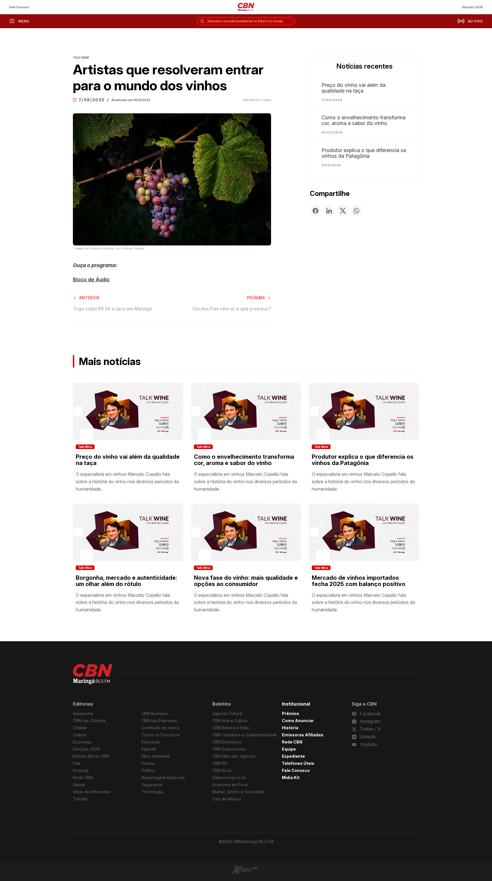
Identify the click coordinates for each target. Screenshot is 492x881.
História (290, 727)
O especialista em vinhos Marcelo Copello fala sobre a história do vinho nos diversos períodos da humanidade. (127, 481)
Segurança (152, 784)
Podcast (80, 770)
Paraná (148, 763)
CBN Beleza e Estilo (230, 727)
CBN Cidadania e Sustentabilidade (244, 734)
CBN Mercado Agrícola (233, 756)
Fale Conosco (19, 7)
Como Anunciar (298, 720)
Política (148, 770)
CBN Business (154, 713)
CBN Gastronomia (228, 749)
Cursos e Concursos (161, 734)
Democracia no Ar (229, 777)
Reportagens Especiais (163, 777)
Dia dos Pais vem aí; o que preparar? (231, 309)
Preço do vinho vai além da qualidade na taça (353, 88)
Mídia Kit (291, 777)
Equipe (289, 749)
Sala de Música (226, 798)
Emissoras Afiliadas (302, 734)
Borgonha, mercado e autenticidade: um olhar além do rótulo (126, 580)
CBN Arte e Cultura (229, 720)
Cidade (80, 727)
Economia (82, 741)
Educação (151, 741)
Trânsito (80, 798)
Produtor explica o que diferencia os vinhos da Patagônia (363, 153)
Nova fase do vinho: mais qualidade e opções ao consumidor (246, 580)
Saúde (79, 784)
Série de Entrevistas (91, 791)
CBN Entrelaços (226, 741)
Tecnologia (152, 791)
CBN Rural (221, 770)
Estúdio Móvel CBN (91, 756)
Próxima (256, 297)
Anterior (89, 297)
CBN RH (219, 763)
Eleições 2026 (472, 7)
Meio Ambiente (156, 756)
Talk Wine (85, 446)
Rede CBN (83, 777)
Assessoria (83, 713)
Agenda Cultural (227, 713)
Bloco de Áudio (91, 279)
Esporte (149, 749)
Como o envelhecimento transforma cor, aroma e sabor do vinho (363, 120)
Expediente (293, 756)
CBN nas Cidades (89, 720)
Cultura (79, 734)
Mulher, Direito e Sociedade (238, 791)
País (77, 763)
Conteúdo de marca (160, 727)
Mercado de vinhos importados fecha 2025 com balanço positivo (358, 580)
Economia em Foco (230, 784)
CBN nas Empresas (159, 720)
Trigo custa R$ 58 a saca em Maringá (112, 309)
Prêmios (290, 713)
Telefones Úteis (298, 763)
